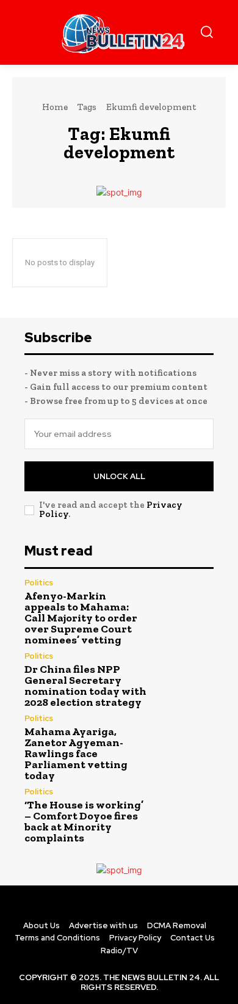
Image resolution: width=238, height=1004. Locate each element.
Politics (38, 583)
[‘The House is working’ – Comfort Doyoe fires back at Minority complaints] (185, 816)
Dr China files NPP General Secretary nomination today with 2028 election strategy (85, 685)
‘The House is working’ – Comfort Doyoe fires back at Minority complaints (83, 821)
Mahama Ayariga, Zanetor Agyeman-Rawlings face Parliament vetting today (76, 753)
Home (55, 106)
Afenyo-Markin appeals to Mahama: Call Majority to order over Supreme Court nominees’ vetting (80, 618)
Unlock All (119, 476)
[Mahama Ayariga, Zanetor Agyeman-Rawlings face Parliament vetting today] (185, 745)
